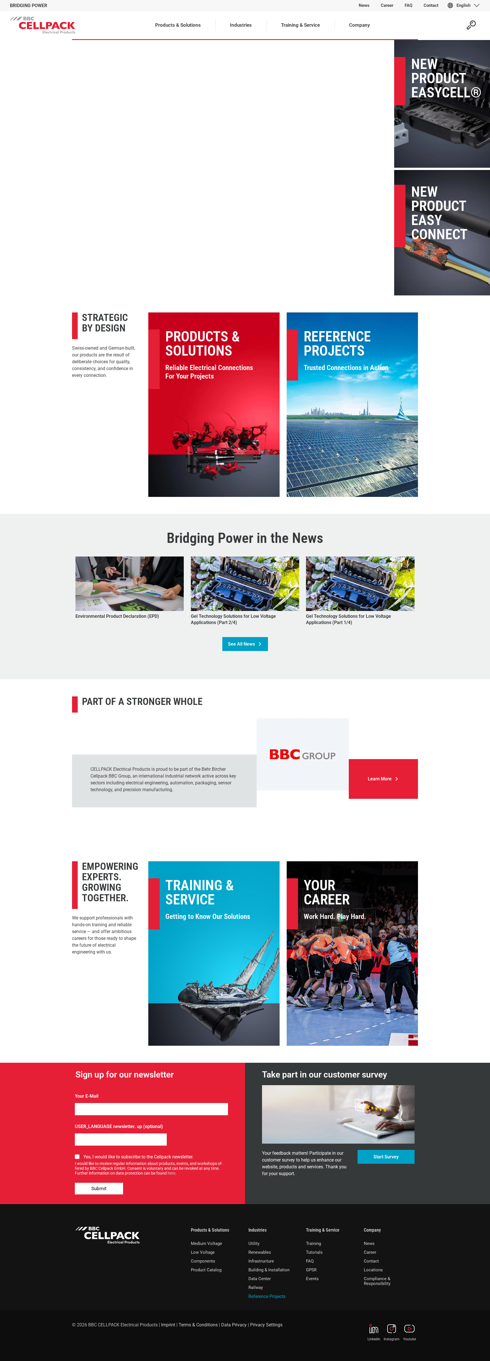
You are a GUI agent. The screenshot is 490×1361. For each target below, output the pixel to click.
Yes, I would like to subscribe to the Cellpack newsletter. (138, 1157)
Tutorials (314, 1252)
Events (312, 1278)
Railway (255, 1287)
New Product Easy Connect (439, 213)
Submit (99, 1188)
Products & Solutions (202, 343)
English (463, 5)
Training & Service (199, 892)
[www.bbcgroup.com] (303, 754)
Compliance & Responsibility (377, 1281)
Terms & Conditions (198, 1325)
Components (203, 1261)
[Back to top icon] (463, 1349)
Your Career (327, 892)
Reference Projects (337, 343)
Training (313, 1243)
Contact (371, 1261)
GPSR (311, 1269)
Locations (373, 1269)
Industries (257, 1230)
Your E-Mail (86, 1096)
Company (372, 1230)
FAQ (310, 1261)
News (369, 1243)
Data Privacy (234, 1325)
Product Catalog (206, 1269)
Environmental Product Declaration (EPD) (117, 616)
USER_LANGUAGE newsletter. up (108, 1126)
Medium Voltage (206, 1243)
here (171, 1173)
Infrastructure (261, 1261)
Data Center (259, 1278)
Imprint (168, 1325)
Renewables (259, 1252)
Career (370, 1252)
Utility (253, 1243)
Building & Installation (269, 1269)
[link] (303, 754)
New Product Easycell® (446, 78)
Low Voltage (203, 1252)
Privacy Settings (266, 1325)
